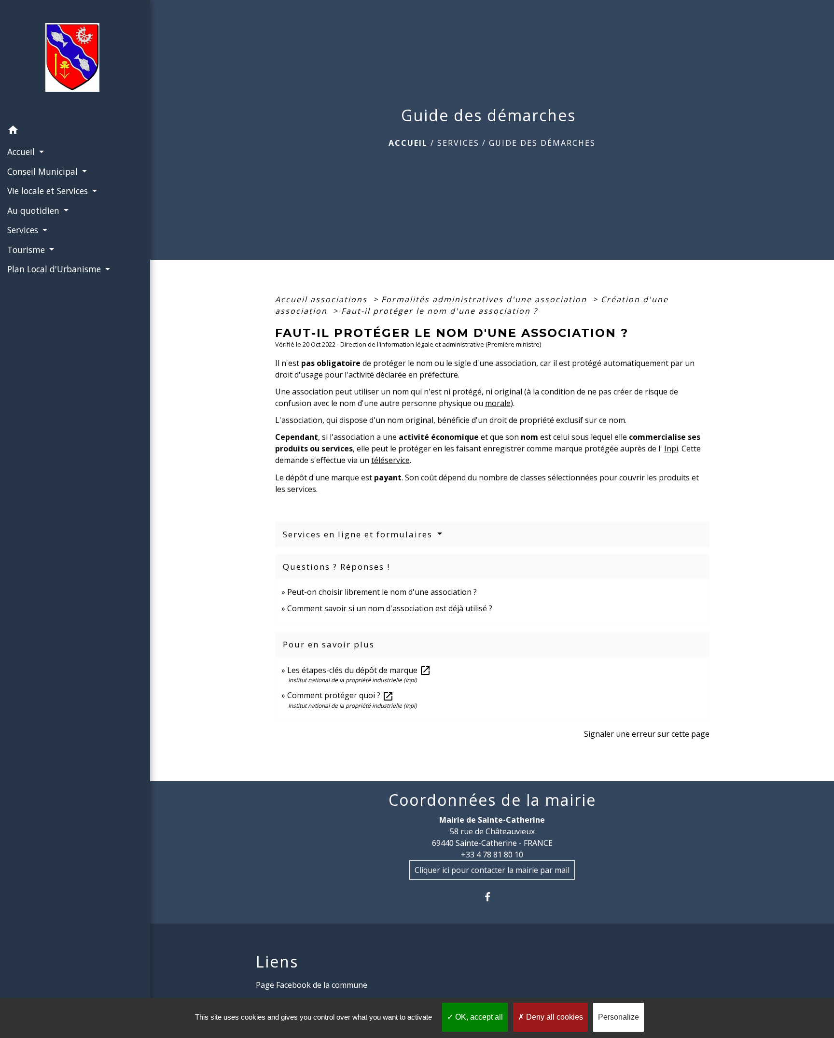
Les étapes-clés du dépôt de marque (359, 670)
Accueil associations (322, 299)
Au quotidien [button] (34, 210)
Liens (277, 962)
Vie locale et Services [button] (48, 190)
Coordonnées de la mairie (492, 800)
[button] (75, 131)
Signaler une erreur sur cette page (646, 734)
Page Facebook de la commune (311, 985)
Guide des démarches (542, 143)
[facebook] (492, 896)
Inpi (671, 448)
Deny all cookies (553, 1017)
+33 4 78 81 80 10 (492, 854)
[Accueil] (75, 60)
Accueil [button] (22, 151)
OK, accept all (478, 1017)
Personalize (618, 1017)
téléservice (390, 460)
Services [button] (24, 230)
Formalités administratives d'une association (485, 299)
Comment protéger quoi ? (340, 695)
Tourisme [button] (27, 249)
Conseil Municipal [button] (43, 171)
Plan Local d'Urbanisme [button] (55, 269)
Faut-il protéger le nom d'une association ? (439, 311)
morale (498, 403)
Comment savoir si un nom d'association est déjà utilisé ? (389, 608)
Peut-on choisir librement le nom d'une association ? (382, 592)
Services (458, 143)
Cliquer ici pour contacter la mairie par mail (492, 870)
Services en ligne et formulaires (359, 534)
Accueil (408, 143)
